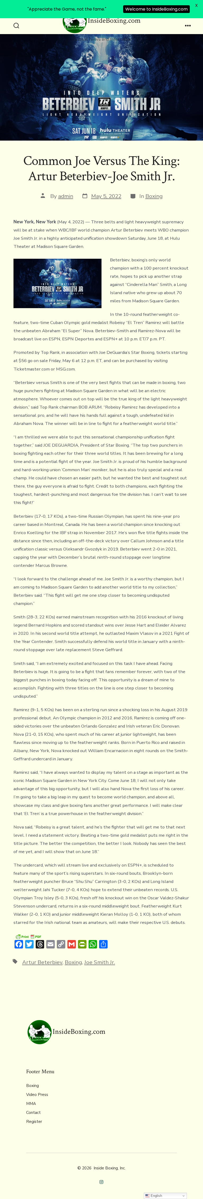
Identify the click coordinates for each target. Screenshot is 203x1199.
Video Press (37, 1094)
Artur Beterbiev (42, 962)
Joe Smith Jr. (99, 962)
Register (34, 1121)
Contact (33, 1112)
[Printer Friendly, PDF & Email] (28, 936)
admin (65, 196)
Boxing (154, 196)
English (156, 1196)
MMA (31, 1103)
